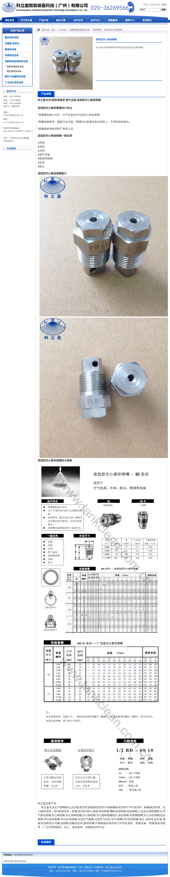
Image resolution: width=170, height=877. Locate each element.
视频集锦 (112, 20)
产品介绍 (43, 20)
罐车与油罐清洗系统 (15, 76)
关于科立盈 (26, 20)
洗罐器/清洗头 (12, 43)
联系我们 (147, 20)
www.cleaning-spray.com (13, 122)
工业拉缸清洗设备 (14, 82)
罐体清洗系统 (12, 37)
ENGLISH (155, 4)
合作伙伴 (78, 20)
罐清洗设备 (9, 861)
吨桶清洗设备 (12, 55)
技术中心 (95, 20)
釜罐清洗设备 (20, 861)
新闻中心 (130, 20)
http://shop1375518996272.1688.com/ (18, 131)
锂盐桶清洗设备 (14, 71)
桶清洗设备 (10, 49)
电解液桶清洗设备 (15, 66)
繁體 (164, 4)
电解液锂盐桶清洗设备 (16, 61)
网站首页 (9, 20)
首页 (53, 30)
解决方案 (61, 20)
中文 (145, 4)
